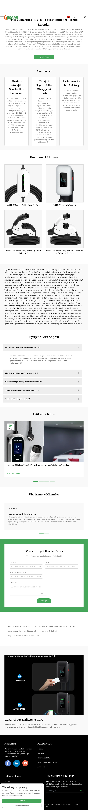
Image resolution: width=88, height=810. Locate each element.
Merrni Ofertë (44, 57)
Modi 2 (40, 749)
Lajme (7, 781)
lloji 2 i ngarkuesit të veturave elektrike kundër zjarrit (55, 626)
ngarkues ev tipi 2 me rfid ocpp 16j (22, 631)
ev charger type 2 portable (18, 626)
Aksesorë (41, 767)
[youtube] (25, 763)
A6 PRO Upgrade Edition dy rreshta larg (23, 205)
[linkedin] (16, 763)
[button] (35, 481)
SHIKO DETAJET (23, 183)
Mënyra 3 (41, 753)
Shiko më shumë (13, 473)
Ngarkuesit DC (43, 758)
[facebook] (7, 763)
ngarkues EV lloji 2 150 (50, 631)
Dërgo (44, 601)
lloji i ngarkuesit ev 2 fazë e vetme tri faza (24, 636)
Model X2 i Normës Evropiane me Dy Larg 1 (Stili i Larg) (23, 252)
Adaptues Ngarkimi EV (47, 762)
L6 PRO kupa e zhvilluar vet (65, 205)
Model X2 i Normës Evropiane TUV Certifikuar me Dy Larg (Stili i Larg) (64, 252)
